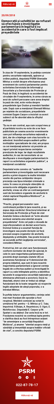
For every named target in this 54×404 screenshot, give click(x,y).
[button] (50, 4)
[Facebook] (20, 377)
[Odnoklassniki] (34, 377)
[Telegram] (27, 377)
